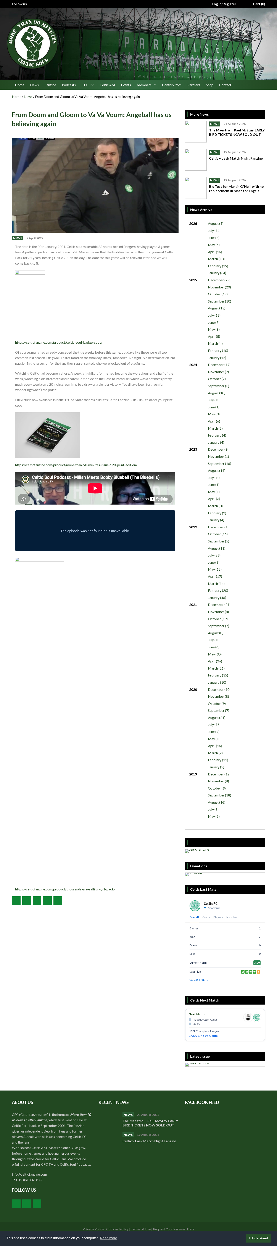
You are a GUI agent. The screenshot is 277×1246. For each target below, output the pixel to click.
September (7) (218, 626)
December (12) (219, 774)
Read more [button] (108, 1238)
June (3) (213, 562)
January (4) (216, 442)
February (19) (218, 266)
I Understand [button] (258, 1238)
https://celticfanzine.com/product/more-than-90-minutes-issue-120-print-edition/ (76, 465)
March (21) (216, 668)
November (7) (218, 372)
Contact (225, 85)
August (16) (216, 802)
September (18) (219, 795)
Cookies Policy (117, 1229)
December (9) (218, 449)
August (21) (216, 717)
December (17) (219, 364)
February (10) (218, 350)
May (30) (215, 654)
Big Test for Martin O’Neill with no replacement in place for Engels (236, 188)
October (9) (217, 703)
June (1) (213, 407)
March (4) (215, 343)
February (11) (218, 760)
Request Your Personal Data (173, 1229)
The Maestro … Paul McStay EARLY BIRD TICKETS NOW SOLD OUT (237, 132)
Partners (193, 85)
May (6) (214, 245)
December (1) (218, 527)
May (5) (214, 816)
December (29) (219, 280)
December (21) (219, 604)
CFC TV (88, 85)
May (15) (215, 569)
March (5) (215, 428)
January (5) (216, 767)
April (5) (214, 336)
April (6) (214, 421)
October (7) (217, 379)
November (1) (218, 456)
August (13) (216, 308)
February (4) (217, 435)
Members (144, 85)
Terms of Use (141, 1229)
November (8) (218, 612)
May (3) (214, 414)
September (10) (219, 301)
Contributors (172, 85)
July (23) (214, 555)
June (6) (213, 647)
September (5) (218, 541)
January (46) (217, 597)
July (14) (214, 230)
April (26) (215, 661)
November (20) (219, 287)
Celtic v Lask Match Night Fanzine (236, 158)
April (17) (215, 576)
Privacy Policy (93, 1229)
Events (126, 85)
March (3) (215, 506)
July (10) (214, 478)
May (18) (215, 739)
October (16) (218, 534)
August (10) (216, 393)
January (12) (217, 358)
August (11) (216, 548)
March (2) (215, 753)
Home (19, 85)
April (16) (215, 252)
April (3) (214, 499)
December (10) (219, 689)
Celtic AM (107, 85)
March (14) (216, 583)
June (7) (213, 322)
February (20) (218, 590)
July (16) (214, 724)
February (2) (217, 513)
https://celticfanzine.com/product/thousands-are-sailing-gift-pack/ (65, 889)
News (34, 85)
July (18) (214, 400)
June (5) (213, 238)
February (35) (218, 675)
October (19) (218, 619)
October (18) (218, 294)
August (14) (216, 470)
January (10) (217, 682)
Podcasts (69, 85)
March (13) (216, 259)
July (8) (213, 809)
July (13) (214, 315)
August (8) (215, 633)
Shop (209, 85)
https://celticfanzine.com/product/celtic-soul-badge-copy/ (58, 342)
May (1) (214, 492)
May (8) (214, 329)
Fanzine (50, 85)
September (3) (218, 386)
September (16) (219, 463)
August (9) (215, 223)
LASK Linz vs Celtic (203, 1035)
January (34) (217, 273)
